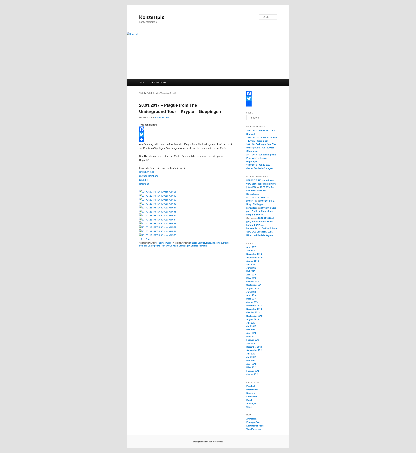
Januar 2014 (252, 302)
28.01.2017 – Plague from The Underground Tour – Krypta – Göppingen (261, 148)
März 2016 (251, 278)
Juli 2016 (250, 264)
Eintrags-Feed (253, 422)
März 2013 (251, 336)
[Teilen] (186, 139)
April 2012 (251, 363)
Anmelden (251, 418)
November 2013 (254, 308)
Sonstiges (251, 403)
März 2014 (251, 298)
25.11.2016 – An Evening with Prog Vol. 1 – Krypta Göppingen (261, 158)
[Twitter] (186, 134)
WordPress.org (253, 429)
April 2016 (251, 274)
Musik (168, 242)
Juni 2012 (251, 357)
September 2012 (254, 350)
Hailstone (144, 183)
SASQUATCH (146, 171)
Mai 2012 (250, 360)
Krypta (219, 242)
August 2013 (252, 319)
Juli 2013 (250, 322)
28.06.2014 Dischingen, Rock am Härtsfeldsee (260, 190)
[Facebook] (186, 129)
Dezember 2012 (254, 346)
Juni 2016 (251, 267)
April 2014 (251, 295)
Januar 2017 (252, 250)
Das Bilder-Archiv (158, 82)
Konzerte (160, 242)
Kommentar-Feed (255, 425)
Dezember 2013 (254, 305)
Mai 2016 (250, 271)
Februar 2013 (252, 339)
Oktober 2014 (253, 281)
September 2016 (254, 257)
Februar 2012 (252, 370)
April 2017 (251, 247)
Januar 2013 (252, 343)
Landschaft (251, 396)
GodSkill (143, 179)
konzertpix (251, 207)
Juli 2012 (250, 353)
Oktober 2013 (253, 312)
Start (142, 82)
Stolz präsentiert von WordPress (208, 441)
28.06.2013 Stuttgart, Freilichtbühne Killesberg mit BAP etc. (261, 211)
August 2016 (252, 260)
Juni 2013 (251, 326)
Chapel (193, 242)
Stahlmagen (184, 245)
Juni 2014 (251, 291)
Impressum (252, 389)
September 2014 (254, 284)
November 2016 (254, 253)
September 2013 (254, 315)
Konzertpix (151, 16)
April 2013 (251, 332)
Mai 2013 (250, 329)
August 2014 (252, 288)
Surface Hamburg (148, 175)
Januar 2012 (252, 374)
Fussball (250, 386)
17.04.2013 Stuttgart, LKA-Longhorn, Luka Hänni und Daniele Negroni (261, 232)
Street (249, 406)
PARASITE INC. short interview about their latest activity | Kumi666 (261, 184)
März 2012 (251, 367)
